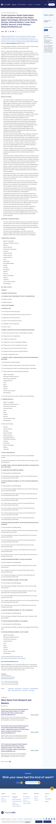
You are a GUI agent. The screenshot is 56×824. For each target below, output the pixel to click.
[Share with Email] (13, 31)
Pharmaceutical (26, 688)
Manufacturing (25, 690)
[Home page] (5, 4)
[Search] (48, 1)
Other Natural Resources (16, 690)
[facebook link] (51, 819)
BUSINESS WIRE (10, 36)
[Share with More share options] (18, 31)
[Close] (54, 821)
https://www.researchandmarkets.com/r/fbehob (13, 658)
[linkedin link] (46, 819)
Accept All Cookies (47, 821)
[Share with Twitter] (8, 31)
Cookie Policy (27, 822)
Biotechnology (11, 688)
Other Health (31, 690)
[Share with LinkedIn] (6, 31)
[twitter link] (43, 819)
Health (9, 690)
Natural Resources (18, 688)
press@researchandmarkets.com (7, 678)
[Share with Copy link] (15, 31)
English (45, 30)
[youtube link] (49, 819)
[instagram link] (54, 819)
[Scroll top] (52, 788)
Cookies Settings (39, 821)
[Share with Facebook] (11, 31)
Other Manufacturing (34, 688)
